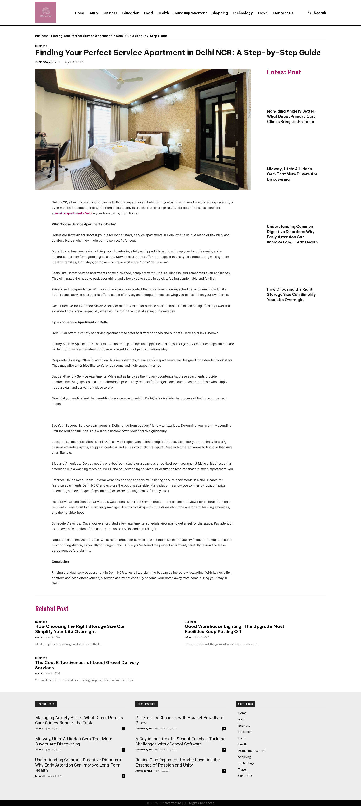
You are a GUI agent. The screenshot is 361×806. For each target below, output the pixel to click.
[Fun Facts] (45, 12)
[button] (316, 13)
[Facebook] (93, 62)
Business (41, 36)
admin (38, 637)
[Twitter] (102, 62)
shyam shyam (143, 728)
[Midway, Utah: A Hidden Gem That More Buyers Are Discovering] (293, 150)
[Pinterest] (112, 62)
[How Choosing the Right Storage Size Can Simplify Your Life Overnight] (293, 271)
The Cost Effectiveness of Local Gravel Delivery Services (87, 665)
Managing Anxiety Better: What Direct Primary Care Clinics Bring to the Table (291, 116)
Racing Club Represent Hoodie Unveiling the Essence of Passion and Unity (177, 762)
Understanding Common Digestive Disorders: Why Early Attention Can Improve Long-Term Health (292, 234)
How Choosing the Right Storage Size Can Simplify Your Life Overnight (291, 294)
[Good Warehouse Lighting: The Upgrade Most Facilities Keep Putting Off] (308, 626)
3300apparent (49, 62)
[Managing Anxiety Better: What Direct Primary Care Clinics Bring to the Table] (293, 93)
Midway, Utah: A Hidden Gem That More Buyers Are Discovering (292, 174)
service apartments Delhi (73, 213)
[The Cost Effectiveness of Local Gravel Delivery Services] (158, 663)
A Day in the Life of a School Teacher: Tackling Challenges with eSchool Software (180, 741)
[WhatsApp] (121, 62)
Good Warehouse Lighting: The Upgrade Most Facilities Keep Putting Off (234, 629)
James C (40, 775)
